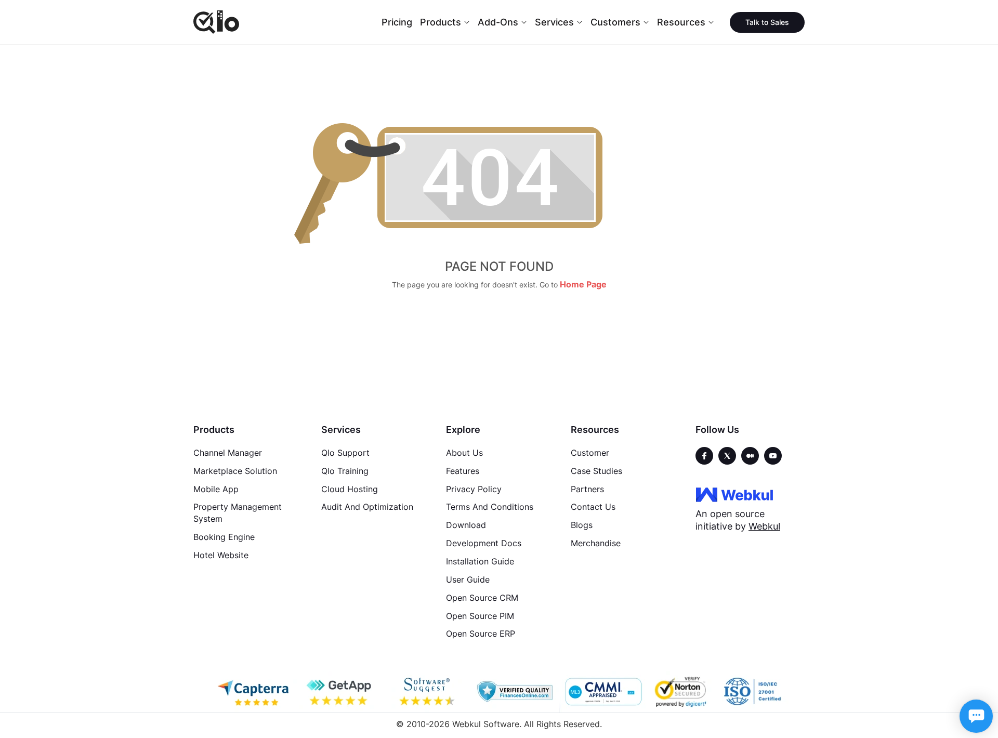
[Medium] (750, 456)
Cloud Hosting (349, 489)
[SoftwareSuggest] (427, 692)
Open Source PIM (480, 616)
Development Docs (483, 543)
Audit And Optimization (367, 507)
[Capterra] (253, 692)
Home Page (583, 284)
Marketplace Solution (235, 471)
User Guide (468, 579)
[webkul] (734, 494)
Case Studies (596, 471)
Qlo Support (345, 452)
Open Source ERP (480, 633)
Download (466, 525)
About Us (464, 452)
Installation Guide (480, 561)
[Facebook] (704, 456)
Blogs (582, 525)
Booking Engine (224, 537)
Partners (587, 489)
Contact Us (593, 507)
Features (462, 471)
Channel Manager (227, 452)
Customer (590, 452)
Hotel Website (220, 555)
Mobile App (216, 489)
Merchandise (596, 543)
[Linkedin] (773, 456)
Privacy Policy (474, 489)
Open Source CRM (482, 597)
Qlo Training (345, 471)
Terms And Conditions (489, 507)
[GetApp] (340, 692)
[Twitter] (727, 456)
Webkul (764, 526)
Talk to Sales (767, 22)
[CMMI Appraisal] (602, 692)
